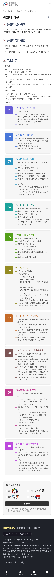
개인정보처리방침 (9, 528)
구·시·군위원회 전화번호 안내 (13, 562)
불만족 (32, 497)
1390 (27, 557)
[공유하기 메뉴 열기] (48, 17)
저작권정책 (21, 528)
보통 (9, 497)
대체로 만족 (34, 491)
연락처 (29, 528)
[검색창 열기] (50, 4)
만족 (9, 491)
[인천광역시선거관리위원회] (15, 4)
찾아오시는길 (38, 528)
